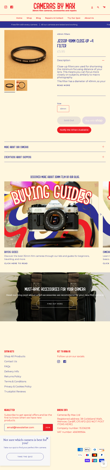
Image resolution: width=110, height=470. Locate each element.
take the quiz (25, 457)
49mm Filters (63, 34)
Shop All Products (14, 356)
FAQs (7, 366)
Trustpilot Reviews (15, 391)
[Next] (101, 214)
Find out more (55, 304)
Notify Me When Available (74, 129)
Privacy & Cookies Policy (18, 386)
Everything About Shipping (17, 156)
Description (63, 60)
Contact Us (10, 361)
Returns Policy (12, 376)
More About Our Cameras (16, 146)
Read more (63, 85)
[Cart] (104, 7)
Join (48, 428)
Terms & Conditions (15, 381)
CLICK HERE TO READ (16, 263)
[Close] (47, 438)
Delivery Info (11, 371)
